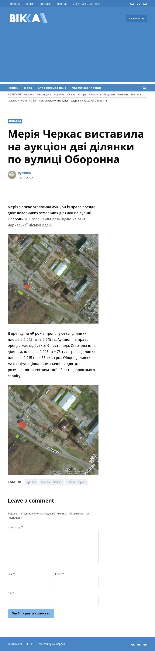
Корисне (59, 94)
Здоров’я (109, 94)
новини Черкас (76, 482)
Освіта (71, 94)
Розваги (122, 94)
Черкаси (29, 94)
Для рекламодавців (51, 88)
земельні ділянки (51, 482)
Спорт (82, 94)
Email (59, 574)
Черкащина (44, 94)
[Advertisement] (77, 55)
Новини (13, 88)
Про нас (62, 3)
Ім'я (11, 574)
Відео (28, 88)
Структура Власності (86, 3)
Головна (14, 3)
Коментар (15, 527)
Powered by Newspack (51, 644)
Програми (45, 3)
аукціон (31, 482)
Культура (95, 94)
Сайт (11, 593)
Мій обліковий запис (86, 88)
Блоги (29, 3)
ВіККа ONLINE (136, 18)
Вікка (26, 173)
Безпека (135, 94)
